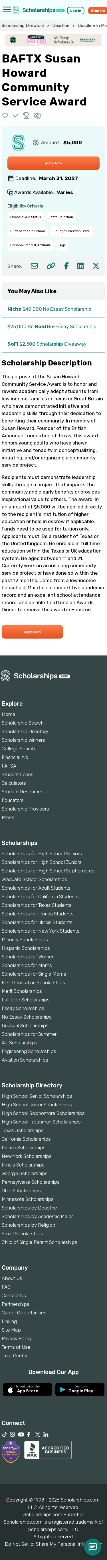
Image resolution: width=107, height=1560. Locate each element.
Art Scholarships (19, 1043)
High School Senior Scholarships (37, 1096)
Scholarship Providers (25, 809)
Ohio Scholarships (21, 1190)
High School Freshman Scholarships (41, 1122)
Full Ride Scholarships (26, 1000)
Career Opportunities (24, 1313)
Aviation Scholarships (25, 1060)
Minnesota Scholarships (28, 1199)
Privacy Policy (17, 1338)
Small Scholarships (22, 1233)
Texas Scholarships (23, 1130)
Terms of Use (16, 1347)
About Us (12, 1278)
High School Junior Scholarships (37, 1104)
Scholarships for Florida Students (38, 914)
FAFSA (9, 766)
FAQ (6, 1287)
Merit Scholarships (22, 991)
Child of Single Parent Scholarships (39, 1242)
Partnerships (15, 1304)
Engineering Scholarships (29, 1051)
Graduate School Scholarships (34, 879)
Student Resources (22, 791)
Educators (13, 800)
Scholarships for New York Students (41, 931)
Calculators (14, 783)
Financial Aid (15, 757)
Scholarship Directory (23, 25)
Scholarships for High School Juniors (42, 862)
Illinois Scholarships (23, 1165)
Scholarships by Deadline (29, 1208)
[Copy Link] (51, 265)
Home (8, 714)
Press (8, 817)
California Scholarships (26, 1139)
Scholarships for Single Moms (34, 974)
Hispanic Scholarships (26, 948)
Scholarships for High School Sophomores (48, 871)
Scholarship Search (23, 723)
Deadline (61, 25)
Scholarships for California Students (40, 896)
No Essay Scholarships (27, 1017)
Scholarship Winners (23, 740)
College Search (18, 748)
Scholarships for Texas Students (37, 905)
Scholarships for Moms (27, 965)
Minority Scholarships (25, 939)
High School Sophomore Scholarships (43, 1113)
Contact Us (14, 1295)
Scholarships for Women (28, 957)
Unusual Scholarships (25, 1025)
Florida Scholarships (24, 1147)
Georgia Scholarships (25, 1173)
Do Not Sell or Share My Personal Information (53, 1544)
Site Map (11, 1330)
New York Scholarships (27, 1156)
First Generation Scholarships (33, 982)
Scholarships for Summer (29, 1034)
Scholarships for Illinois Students (37, 922)
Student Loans (17, 774)
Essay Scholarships (23, 1008)
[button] (5, 115)
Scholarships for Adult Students (36, 888)
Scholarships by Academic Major (37, 1216)
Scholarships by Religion (28, 1225)
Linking (9, 1321)
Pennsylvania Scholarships (31, 1182)
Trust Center (15, 1356)
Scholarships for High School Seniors (42, 853)
